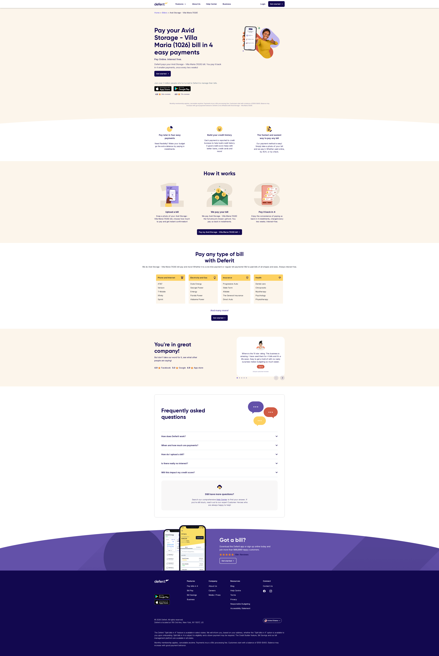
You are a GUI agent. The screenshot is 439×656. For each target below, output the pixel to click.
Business (227, 4)
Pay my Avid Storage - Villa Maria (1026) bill (218, 232)
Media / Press (215, 595)
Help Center (211, 4)
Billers (164, 13)
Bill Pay (190, 590)
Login (262, 4)
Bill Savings (192, 595)
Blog (232, 586)
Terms (233, 595)
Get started (275, 4)
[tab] (219, 438)
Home (157, 13)
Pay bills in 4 (192, 586)
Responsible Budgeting (240, 604)
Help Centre (235, 590)
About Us (196, 4)
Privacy (233, 599)
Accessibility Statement (240, 608)
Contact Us (268, 586)
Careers (212, 590)
